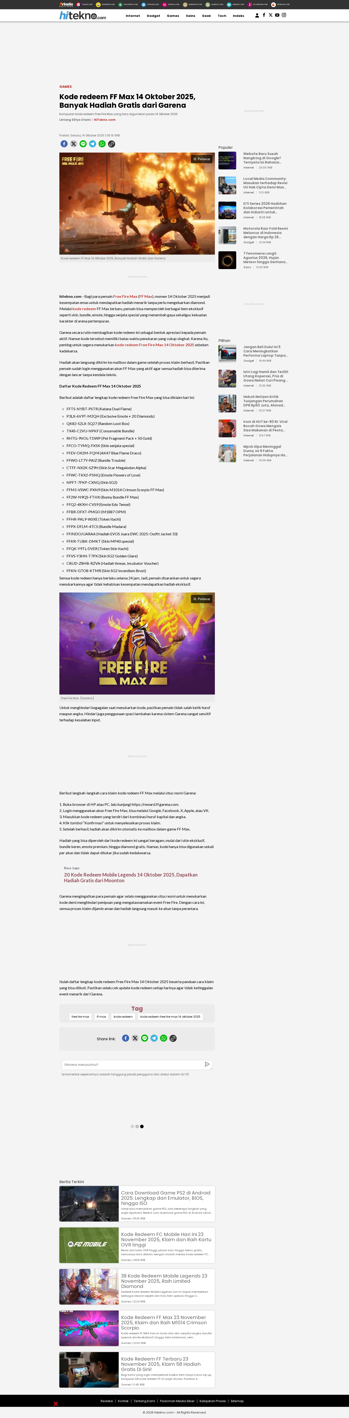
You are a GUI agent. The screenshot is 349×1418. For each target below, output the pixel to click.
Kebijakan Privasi (213, 1401)
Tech (222, 16)
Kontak (123, 1401)
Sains (190, 16)
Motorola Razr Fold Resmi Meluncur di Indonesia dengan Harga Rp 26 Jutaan (265, 232)
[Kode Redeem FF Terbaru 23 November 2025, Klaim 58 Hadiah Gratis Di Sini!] (89, 1385)
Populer (225, 147)
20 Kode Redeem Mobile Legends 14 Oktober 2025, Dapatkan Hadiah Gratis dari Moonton (131, 877)
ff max (101, 1017)
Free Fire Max (125, 296)
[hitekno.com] (82, 18)
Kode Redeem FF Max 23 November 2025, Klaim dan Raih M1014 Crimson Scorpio (164, 1322)
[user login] (257, 17)
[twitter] (73, 145)
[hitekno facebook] (264, 16)
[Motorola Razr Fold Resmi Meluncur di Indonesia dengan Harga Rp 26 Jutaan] (227, 242)
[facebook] (64, 145)
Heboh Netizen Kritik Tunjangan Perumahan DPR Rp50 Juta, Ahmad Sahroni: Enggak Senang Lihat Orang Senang (264, 401)
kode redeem (84, 308)
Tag (137, 1008)
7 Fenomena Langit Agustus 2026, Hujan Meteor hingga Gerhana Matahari (264, 257)
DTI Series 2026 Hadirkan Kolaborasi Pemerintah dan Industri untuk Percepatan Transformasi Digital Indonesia (265, 207)
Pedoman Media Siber (177, 1401)
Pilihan (224, 340)
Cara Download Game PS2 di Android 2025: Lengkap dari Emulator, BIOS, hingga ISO (166, 1198)
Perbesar (204, 159)
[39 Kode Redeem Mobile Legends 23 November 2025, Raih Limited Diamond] (89, 1302)
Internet (133, 16)
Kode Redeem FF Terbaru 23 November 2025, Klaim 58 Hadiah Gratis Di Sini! (161, 1364)
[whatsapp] (102, 145)
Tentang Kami (144, 1401)
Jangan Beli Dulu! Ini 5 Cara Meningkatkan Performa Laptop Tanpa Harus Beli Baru (264, 351)
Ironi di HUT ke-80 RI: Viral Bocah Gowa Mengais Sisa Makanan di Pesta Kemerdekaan (265, 426)
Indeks (238, 16)
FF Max (145, 296)
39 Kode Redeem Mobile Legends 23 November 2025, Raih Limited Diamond (164, 1281)
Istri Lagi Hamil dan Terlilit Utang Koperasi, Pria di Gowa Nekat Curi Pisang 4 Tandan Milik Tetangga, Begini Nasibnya (265, 376)
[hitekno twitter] (271, 16)
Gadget (153, 16)
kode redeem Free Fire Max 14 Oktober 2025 (154, 344)
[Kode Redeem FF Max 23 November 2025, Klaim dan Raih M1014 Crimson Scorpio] (89, 1343)
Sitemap (237, 1401)
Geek (206, 16)
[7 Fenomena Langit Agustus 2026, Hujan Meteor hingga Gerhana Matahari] (227, 266)
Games (173, 16)
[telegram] (92, 145)
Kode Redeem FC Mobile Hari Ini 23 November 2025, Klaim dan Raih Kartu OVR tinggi (166, 1239)
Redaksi (107, 1401)
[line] (83, 145)
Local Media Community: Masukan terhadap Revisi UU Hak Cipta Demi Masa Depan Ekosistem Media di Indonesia (265, 183)
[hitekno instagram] (284, 16)
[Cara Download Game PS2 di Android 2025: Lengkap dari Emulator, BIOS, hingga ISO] (89, 1219)
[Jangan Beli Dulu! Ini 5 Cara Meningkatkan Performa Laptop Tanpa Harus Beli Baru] (227, 360)
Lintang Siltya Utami (74, 120)
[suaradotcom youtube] (277, 16)
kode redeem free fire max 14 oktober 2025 (170, 1017)
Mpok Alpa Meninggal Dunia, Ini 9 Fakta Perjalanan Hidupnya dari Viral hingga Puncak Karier (265, 450)
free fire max (80, 1017)
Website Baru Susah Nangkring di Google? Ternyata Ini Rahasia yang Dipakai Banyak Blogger (262, 158)
